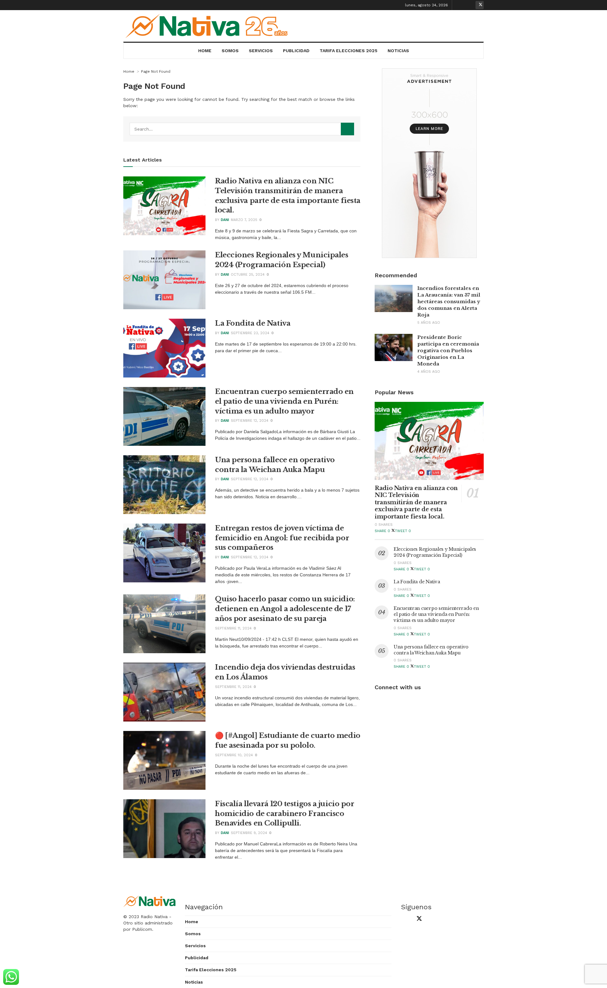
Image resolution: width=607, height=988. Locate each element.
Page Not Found (155, 71)
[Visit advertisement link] (429, 163)
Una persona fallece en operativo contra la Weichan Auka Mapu (431, 650)
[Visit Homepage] (209, 26)
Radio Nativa (154, 916)
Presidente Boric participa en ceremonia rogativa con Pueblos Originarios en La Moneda (448, 350)
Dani (225, 220)
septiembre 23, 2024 (250, 333)
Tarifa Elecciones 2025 (348, 50)
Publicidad (296, 50)
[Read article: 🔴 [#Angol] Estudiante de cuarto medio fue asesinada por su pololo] (164, 760)
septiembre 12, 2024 (249, 421)
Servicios (261, 50)
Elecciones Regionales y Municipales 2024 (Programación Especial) (435, 552)
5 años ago (428, 323)
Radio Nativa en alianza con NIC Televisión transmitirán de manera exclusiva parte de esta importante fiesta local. (416, 502)
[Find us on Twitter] (479, 5)
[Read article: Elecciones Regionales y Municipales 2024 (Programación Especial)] (164, 279)
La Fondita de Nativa (252, 323)
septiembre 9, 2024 (249, 833)
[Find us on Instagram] (470, 5)
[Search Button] (347, 129)
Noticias (398, 50)
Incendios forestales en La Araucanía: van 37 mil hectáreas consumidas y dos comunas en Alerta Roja (448, 301)
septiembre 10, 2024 (234, 755)
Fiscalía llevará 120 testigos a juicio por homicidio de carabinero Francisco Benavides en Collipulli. (284, 814)
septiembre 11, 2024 (233, 628)
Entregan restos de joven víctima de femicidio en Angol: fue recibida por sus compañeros (282, 538)
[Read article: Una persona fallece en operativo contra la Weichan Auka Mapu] (164, 484)
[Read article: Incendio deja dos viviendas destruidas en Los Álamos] (164, 692)
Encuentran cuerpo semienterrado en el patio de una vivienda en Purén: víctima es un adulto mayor (284, 401)
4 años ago (428, 372)
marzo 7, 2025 (244, 220)
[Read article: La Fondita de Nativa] (164, 348)
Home (205, 50)
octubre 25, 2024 (248, 275)
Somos (230, 50)
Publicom (142, 929)
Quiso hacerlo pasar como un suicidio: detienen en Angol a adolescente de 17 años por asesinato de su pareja (285, 609)
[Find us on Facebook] (460, 5)
